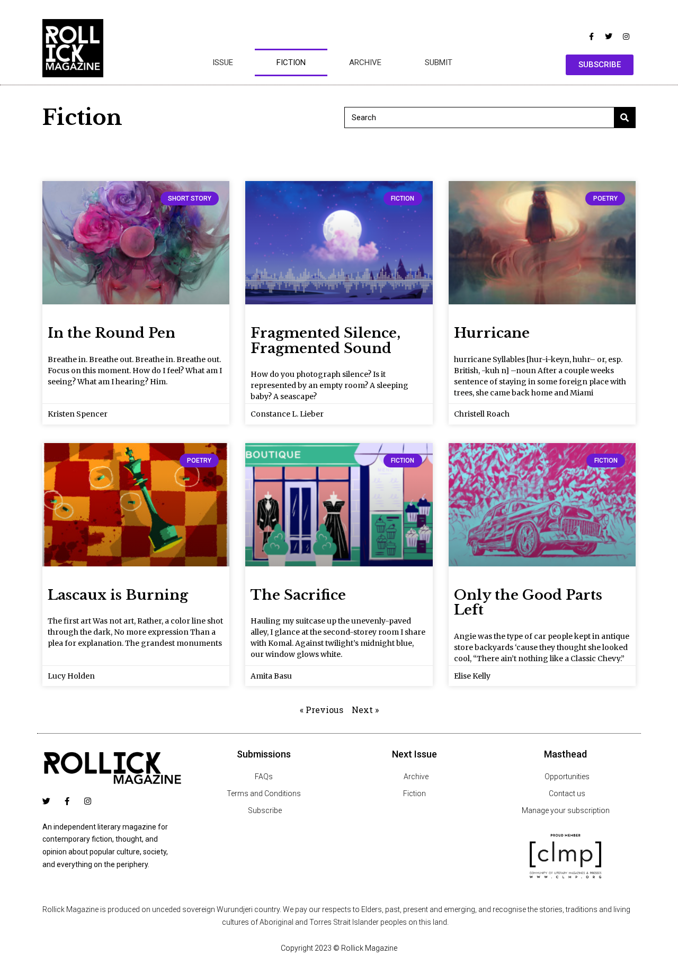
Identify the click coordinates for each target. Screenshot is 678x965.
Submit (438, 62)
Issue (222, 62)
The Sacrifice (298, 595)
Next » (365, 709)
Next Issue (414, 754)
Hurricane (492, 332)
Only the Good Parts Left (528, 603)
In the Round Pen (111, 332)
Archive (365, 62)
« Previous (321, 709)
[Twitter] (608, 36)
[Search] (624, 117)
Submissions (264, 754)
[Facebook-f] (591, 36)
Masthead (565, 754)
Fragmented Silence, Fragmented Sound (325, 340)
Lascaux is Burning (118, 595)
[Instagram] (626, 36)
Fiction (291, 62)
